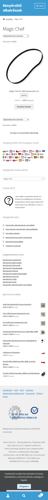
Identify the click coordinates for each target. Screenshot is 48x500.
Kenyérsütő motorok (11, 276)
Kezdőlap (9, 19)
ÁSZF (22, 390)
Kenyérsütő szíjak (9, 279)
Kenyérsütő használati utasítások (19, 237)
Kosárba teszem (24, 106)
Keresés (24, 496)
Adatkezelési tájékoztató (13, 393)
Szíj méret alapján (13, 233)
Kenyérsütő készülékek (14, 242)
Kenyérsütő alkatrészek (12, 8)
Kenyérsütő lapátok (10, 271)
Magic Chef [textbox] (23, 179)
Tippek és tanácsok (13, 246)
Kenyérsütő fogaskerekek (12, 268)
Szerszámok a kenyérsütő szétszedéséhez (22, 229)
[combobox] (24, 178)
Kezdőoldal (7, 390)
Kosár (5, 396)
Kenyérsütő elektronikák (12, 263)
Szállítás (29, 390)
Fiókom (39, 393)
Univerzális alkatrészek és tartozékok (20, 225)
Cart (37, 493)
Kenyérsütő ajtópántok (12, 260)
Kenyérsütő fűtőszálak (11, 265)
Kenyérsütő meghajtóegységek (15, 274)
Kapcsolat (30, 393)
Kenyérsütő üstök (9, 282)
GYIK (16, 390)
